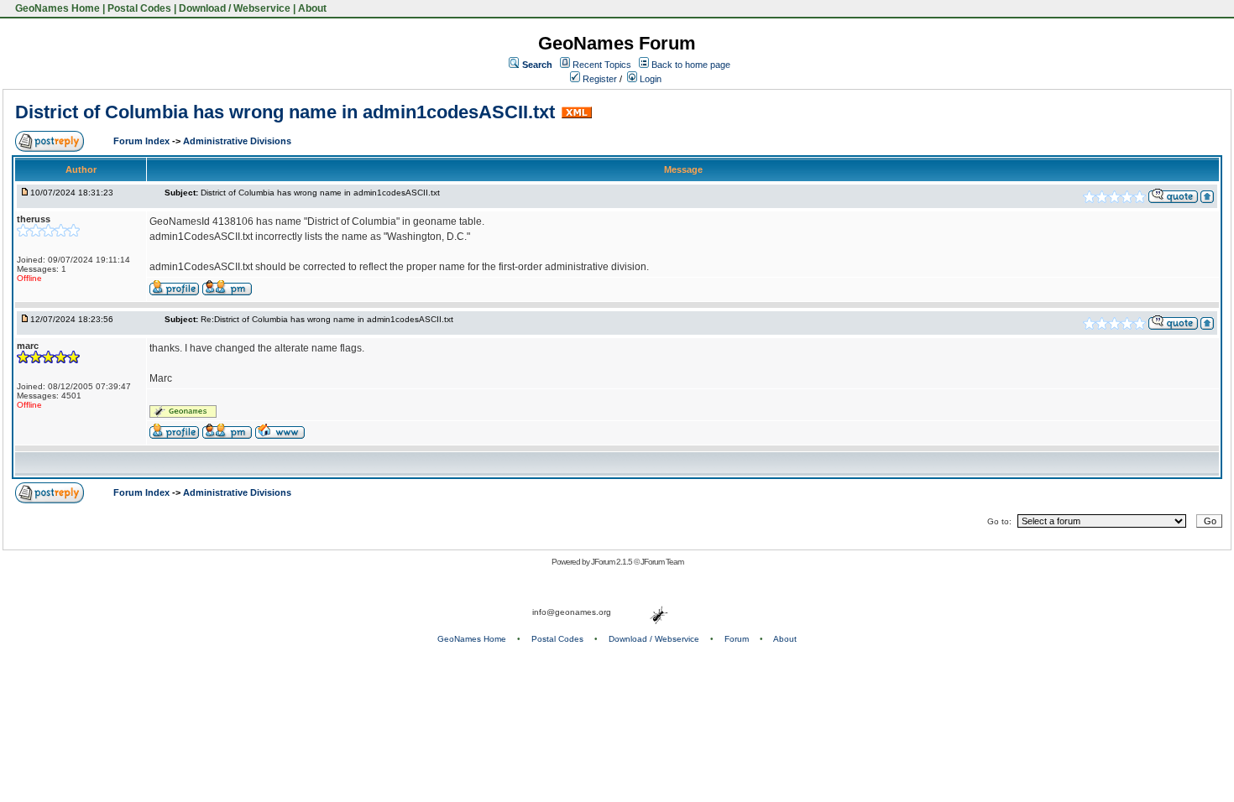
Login (649, 79)
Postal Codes (139, 8)
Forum (736, 638)
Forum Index (142, 141)
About (312, 8)
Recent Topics (602, 65)
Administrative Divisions (237, 141)
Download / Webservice (234, 8)
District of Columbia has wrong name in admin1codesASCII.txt (285, 112)
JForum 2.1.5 (612, 561)
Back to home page (690, 65)
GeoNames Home (56, 8)
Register (598, 79)
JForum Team (662, 561)
